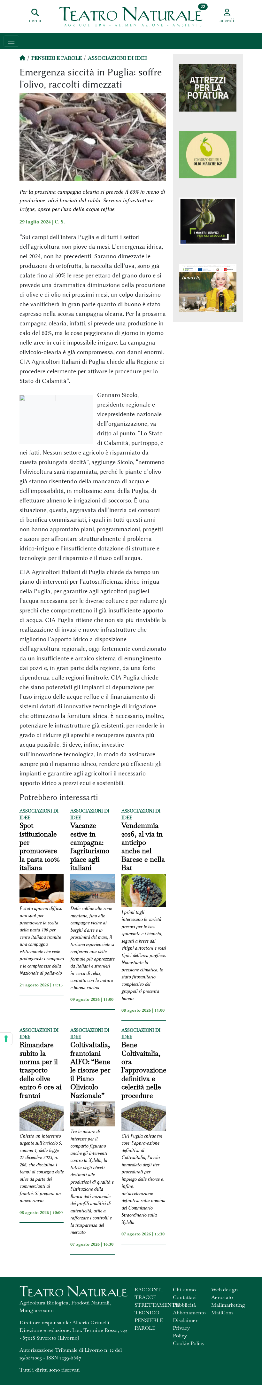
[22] (131, 16)
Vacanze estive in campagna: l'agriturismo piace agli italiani (89, 846)
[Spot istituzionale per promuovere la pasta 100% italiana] (41, 889)
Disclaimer (185, 1320)
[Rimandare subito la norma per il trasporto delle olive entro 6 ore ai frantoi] (41, 1117)
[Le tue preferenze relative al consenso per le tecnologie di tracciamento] (6, 1039)
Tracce (145, 1297)
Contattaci (185, 1297)
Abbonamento (189, 1312)
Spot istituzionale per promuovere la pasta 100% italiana (39, 846)
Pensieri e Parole (56, 58)
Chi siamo (184, 1289)
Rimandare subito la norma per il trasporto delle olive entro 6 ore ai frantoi (40, 1070)
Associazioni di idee (117, 58)
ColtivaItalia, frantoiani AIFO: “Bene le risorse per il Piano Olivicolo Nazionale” (90, 1070)
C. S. (60, 222)
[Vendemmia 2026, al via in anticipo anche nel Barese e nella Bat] (143, 891)
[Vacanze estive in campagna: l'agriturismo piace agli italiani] (92, 890)
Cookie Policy (188, 1343)
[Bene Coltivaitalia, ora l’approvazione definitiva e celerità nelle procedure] (143, 1117)
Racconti (149, 1289)
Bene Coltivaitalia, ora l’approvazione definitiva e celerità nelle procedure (143, 1070)
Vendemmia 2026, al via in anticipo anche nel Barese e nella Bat (143, 846)
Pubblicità (184, 1305)
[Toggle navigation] (11, 41)
